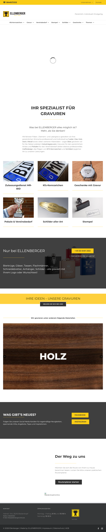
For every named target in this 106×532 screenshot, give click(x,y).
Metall (30, 142)
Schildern (70, 149)
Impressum (47, 528)
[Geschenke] (87, 162)
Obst (69, 142)
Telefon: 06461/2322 (9, 516)
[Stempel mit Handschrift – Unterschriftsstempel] (87, 198)
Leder (71, 139)
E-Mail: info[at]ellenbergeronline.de (14, 518)
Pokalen (35, 147)
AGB (67, 528)
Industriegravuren (49, 144)
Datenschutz (58, 528)
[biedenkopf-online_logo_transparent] (53, 493)
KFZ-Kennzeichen (54, 149)
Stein (24, 142)
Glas (76, 139)
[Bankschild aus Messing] (53, 198)
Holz (80, 139)
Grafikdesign (27, 149)
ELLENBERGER (34, 528)
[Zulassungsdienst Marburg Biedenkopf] (18, 162)
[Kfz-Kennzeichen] (53, 162)
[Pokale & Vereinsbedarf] (18, 198)
